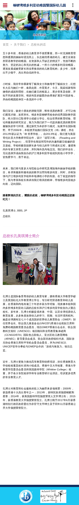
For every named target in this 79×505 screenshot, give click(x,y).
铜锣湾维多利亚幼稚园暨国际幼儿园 (39, 5)
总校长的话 (38, 44)
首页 (6, 44)
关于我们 (20, 44)
